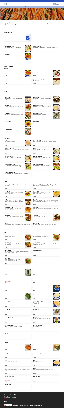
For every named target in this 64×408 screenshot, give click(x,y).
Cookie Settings (39, 405)
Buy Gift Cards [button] (48, 4)
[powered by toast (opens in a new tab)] (8, 405)
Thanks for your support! (30, 1)
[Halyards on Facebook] (4, 401)
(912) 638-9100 (7, 396)
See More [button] (36, 1)
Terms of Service (15, 405)
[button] (9, 28)
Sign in (58, 4)
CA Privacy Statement (31, 405)
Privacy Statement (23, 405)
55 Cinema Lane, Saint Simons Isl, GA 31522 (11, 397)
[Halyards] (5, 4)
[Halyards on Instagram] (5, 401)
